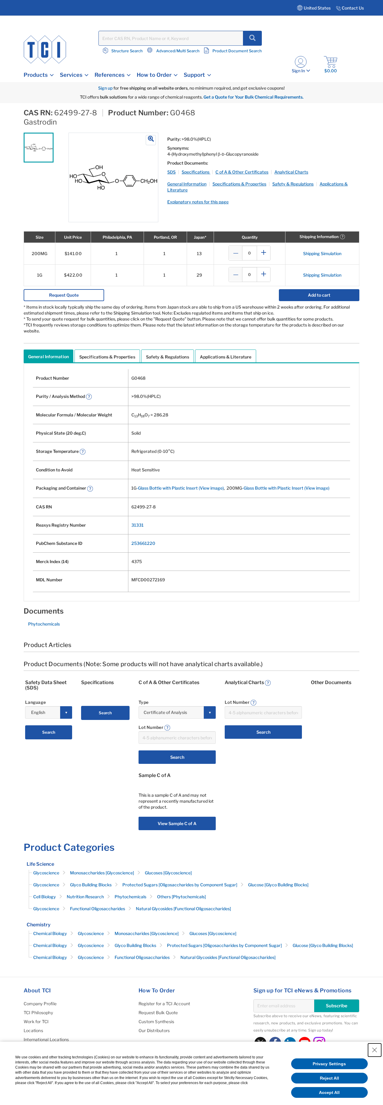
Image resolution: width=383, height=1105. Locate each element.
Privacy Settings (329, 1063)
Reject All (329, 1078)
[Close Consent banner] (374, 1050)
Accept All (329, 1092)
